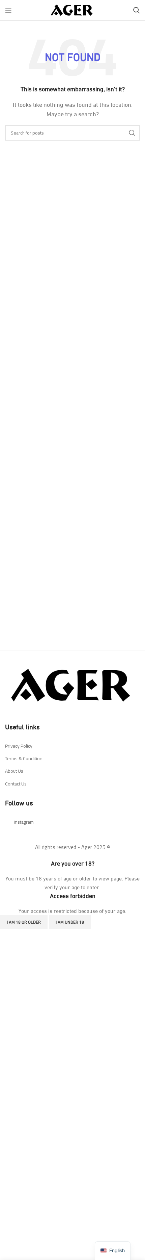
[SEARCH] (132, 133)
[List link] (72, 746)
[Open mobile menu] (8, 10)
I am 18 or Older (24, 922)
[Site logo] (72, 9)
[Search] (136, 10)
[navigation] (112, 1250)
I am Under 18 (70, 922)
